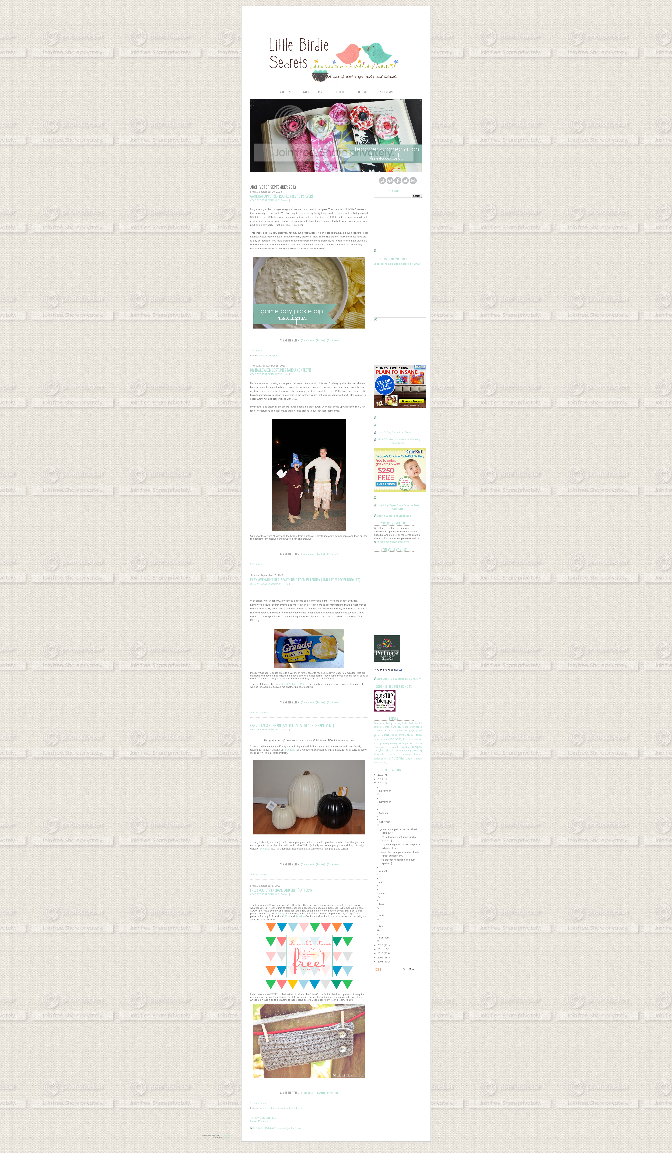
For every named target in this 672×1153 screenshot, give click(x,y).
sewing (417, 750)
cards (386, 726)
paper (409, 743)
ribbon (390, 750)
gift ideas (274, 1108)
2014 (380, 779)
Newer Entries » (259, 1121)
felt (394, 730)
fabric (387, 730)
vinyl (376, 762)
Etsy (267, 913)
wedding (383, 762)
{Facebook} (307, 340)
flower (400, 730)
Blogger (227, 1137)
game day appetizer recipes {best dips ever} (281, 196)
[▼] (400, 819)
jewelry (393, 743)
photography (381, 747)
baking (397, 723)
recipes (273, 355)
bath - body (408, 723)
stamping (406, 754)
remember (303, 213)
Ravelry (280, 913)
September (385, 821)
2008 (380, 961)
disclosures (385, 92)
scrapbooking (403, 750)
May (381, 904)
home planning (381, 743)
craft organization (412, 727)
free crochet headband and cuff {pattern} (281, 890)
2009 (380, 957)
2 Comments (257, 564)
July (381, 882)
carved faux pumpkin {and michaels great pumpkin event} (292, 726)
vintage (418, 758)
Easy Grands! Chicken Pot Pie (291, 684)
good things (398, 734)
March (382, 926)
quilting (362, 92)
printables (395, 747)
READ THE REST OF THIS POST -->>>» (269, 200)
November (385, 801)
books (418, 723)
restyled (379, 750)
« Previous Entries (263, 1117)
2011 (380, 949)
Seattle (377, 723)
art (383, 723)
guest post (414, 734)
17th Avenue (225, 1135)
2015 (380, 774)
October (383, 813)
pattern (284, 1108)
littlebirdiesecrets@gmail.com (392, 541)
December (385, 790)
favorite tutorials (313, 92)
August (383, 870)
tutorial (293, 1108)
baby (389, 723)
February (384, 937)
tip (389, 758)
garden (419, 731)
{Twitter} (320, 340)
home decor (414, 739)
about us (284, 92)
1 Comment (256, 350)
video (301, 1108)
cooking (396, 726)
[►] (400, 787)
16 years (339, 213)
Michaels (290, 749)
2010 (380, 953)
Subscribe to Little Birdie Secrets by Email (397, 263)
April (381, 915)
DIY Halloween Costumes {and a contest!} (280, 370)
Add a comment (259, 712)
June (382, 893)
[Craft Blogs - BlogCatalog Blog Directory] (397, 678)
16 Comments (258, 1103)
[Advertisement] (336, 18)
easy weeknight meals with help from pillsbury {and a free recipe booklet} (305, 580)
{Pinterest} (333, 340)
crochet (340, 92)
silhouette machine (385, 754)
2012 (380, 945)
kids (401, 743)
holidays (397, 739)
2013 (380, 783)
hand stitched (381, 739)
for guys (263, 355)
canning (378, 727)
